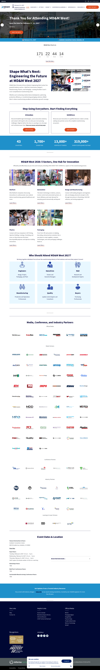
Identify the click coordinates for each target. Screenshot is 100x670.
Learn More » (13, 203)
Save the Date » (50, 61)
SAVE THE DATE (92, 7)
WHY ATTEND (29, 130)
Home (27, 7)
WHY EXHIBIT (71, 130)
